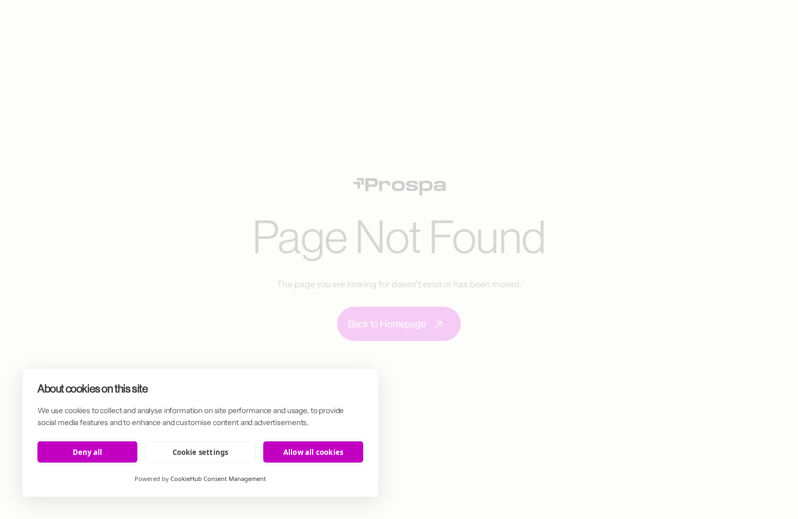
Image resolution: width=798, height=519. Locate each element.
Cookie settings (201, 452)
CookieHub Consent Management (218, 478)
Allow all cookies (313, 452)
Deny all (88, 452)
